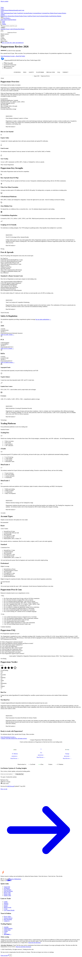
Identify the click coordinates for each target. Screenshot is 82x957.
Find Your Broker (8, 891)
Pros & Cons (50, 72)
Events (19, 10)
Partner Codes (7, 895)
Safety (31, 72)
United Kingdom (8, 928)
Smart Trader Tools (15, 13)
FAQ (58, 72)
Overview (17, 72)
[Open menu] (10, 18)
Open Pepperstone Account (8, 56)
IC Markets (60, 764)
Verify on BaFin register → (7, 362)
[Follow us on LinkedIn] (8, 880)
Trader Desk (7, 886)
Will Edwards (10, 786)
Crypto (22, 10)
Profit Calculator (24, 13)
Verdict (65, 72)
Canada (6, 931)
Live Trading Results (9, 910)
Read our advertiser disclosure (23, 946)
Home (2, 32)
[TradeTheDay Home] (8, 6)
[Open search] (2, 18)
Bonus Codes (7, 892)
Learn (2, 9)
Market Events (7, 907)
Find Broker (6, 18)
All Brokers (7, 888)
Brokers (3, 16)
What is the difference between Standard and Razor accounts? (17, 643)
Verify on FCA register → (7, 348)
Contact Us (7, 921)
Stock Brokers (15, 16)
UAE (5, 932)
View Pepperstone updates (67, 656)
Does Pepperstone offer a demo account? (12, 647)
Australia (6, 927)
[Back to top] (10, 955)
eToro (41, 764)
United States (7, 930)
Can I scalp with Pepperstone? (9, 646)
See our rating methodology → (43, 319)
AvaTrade (32, 764)
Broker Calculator (42, 13)
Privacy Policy (7, 916)
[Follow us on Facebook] (9, 880)
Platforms (11, 10)
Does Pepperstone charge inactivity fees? (12, 650)
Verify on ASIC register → (7, 334)
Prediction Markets (56, 16)
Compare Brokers (61, 13)
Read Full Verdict (20, 56)
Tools (2, 11)
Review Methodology (15, 879)
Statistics (6, 903)
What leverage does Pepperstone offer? (12, 649)
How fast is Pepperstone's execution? (11, 652)
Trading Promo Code (24, 16)
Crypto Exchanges (40, 16)
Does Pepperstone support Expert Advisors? (13, 653)
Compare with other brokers (8, 738)
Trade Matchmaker (5, 13)
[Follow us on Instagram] (10, 880)
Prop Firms (32, 16)
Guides (2, 10)
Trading (3, 14)
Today (2, 7)
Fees (24, 72)
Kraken (50, 764)
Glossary (6, 10)
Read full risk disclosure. (34, 942)
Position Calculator (33, 13)
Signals (15, 10)
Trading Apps (48, 16)
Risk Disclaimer (8, 919)
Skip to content (4, 1)
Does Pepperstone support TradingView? (12, 645)
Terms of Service (8, 918)
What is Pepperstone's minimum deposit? (12, 642)
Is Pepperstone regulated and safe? (10, 633)
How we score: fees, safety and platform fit (12, 42)
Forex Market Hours (52, 13)
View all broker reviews (21, 738)
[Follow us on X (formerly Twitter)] (7, 880)
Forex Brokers (8, 16)
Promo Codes (7, 894)
